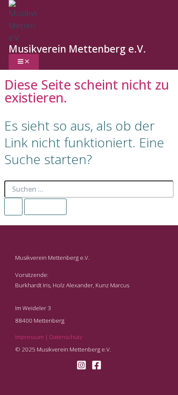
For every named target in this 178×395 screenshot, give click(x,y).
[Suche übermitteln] (13, 206)
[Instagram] (81, 367)
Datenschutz (66, 337)
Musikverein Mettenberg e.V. (77, 49)
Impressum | (32, 337)
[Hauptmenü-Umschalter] (24, 62)
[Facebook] (97, 367)
